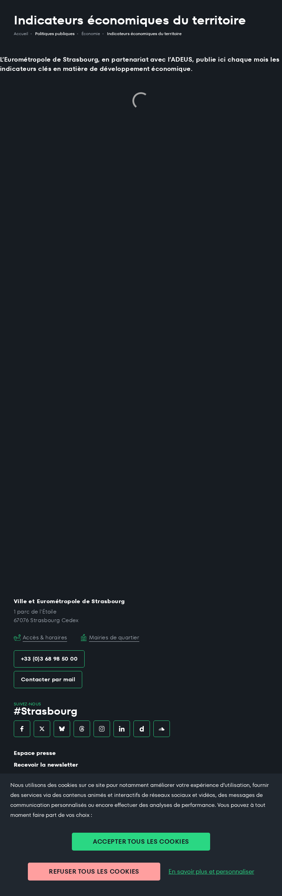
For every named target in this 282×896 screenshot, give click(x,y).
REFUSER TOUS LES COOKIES (94, 871)
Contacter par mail (48, 679)
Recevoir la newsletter (46, 765)
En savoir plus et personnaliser (211, 871)
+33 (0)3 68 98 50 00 (49, 659)
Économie (91, 33)
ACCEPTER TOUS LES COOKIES (141, 841)
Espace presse (35, 753)
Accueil (21, 33)
